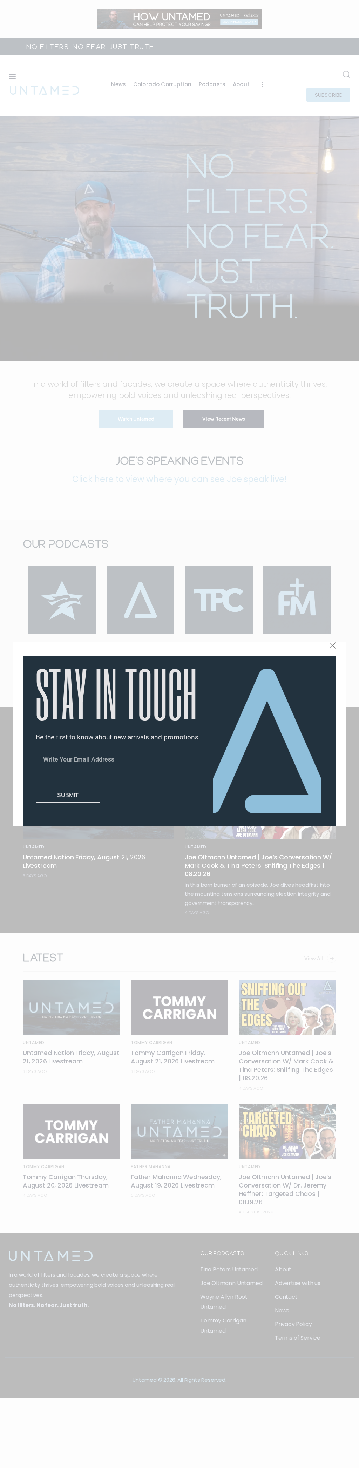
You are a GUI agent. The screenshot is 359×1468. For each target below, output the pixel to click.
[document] (179, 734)
